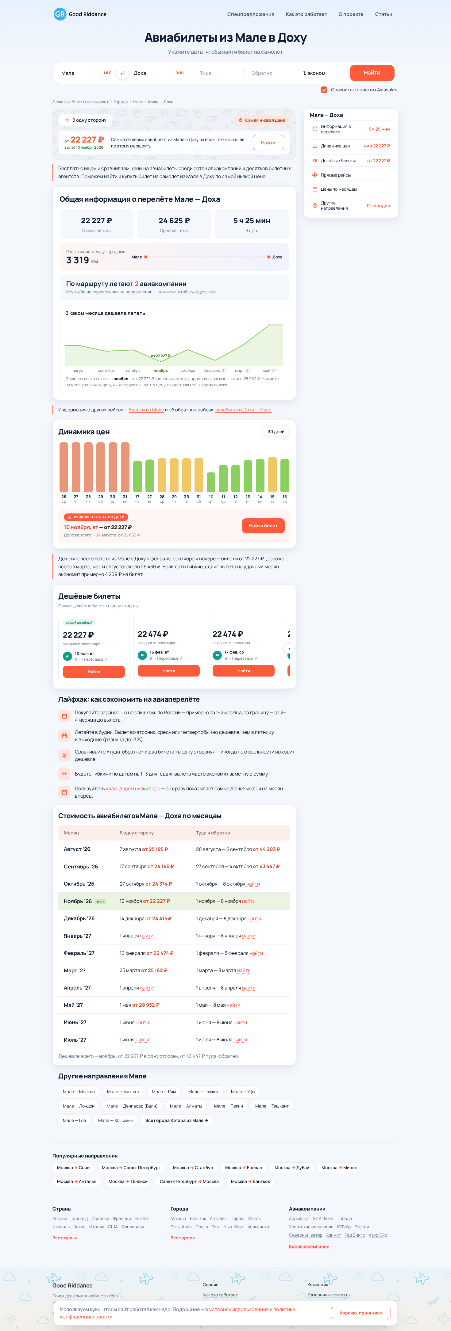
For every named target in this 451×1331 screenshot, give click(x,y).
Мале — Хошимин (115, 1120)
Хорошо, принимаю (361, 1313)
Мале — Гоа (74, 1120)
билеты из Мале (146, 409)
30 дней (276, 431)
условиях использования (239, 1309)
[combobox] (86, 73)
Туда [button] (205, 73)
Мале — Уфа (243, 1091)
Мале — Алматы (186, 1106)
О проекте (351, 14)
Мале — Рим (164, 1091)
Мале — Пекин (228, 1106)
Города (121, 102)
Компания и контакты (328, 1295)
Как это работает (306, 14)
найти (253, 883)
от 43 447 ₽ (266, 866)
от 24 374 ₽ (158, 883)
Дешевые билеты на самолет (80, 102)
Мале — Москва (79, 1091)
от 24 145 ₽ (161, 866)
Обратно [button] (262, 73)
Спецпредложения (250, 14)
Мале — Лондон (78, 1106)
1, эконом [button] (314, 73)
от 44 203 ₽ (266, 849)
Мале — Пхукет (203, 1091)
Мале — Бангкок (123, 1091)
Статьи (383, 14)
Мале (138, 102)
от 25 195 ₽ (155, 849)
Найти (268, 142)
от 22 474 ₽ (160, 953)
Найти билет (263, 525)
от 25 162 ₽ (154, 970)
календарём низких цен (133, 788)
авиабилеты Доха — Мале (243, 409)
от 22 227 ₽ (156, 901)
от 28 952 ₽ (146, 1004)
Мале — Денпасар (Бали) (132, 1106)
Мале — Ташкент (272, 1106)
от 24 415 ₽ (158, 918)
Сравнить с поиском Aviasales (364, 89)
